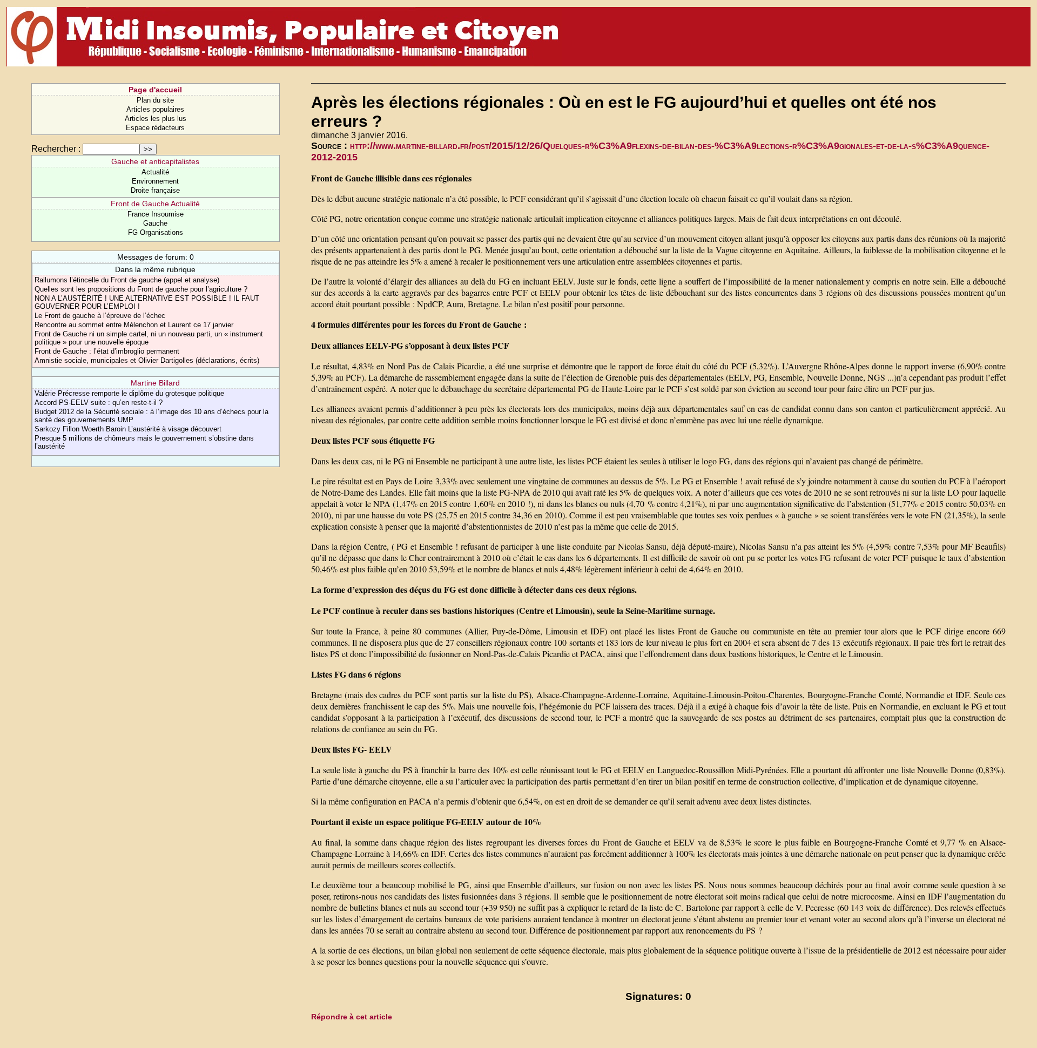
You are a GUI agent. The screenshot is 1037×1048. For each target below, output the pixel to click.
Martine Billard (155, 382)
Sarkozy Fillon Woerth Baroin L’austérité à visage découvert (128, 429)
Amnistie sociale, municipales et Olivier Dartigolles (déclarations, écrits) (147, 360)
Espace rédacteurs (155, 128)
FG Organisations (155, 232)
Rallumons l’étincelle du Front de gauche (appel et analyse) (127, 280)
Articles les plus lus (155, 118)
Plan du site (155, 100)
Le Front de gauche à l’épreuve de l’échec (100, 316)
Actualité (155, 172)
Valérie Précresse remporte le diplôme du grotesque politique (129, 393)
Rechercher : (55, 148)
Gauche (155, 223)
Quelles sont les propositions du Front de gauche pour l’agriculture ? (141, 289)
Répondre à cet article (351, 1016)
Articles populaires (155, 109)
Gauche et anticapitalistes (155, 161)
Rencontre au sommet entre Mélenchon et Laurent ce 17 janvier (134, 325)
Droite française (155, 190)
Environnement (155, 181)
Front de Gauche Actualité (155, 203)
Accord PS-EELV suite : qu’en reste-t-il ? (99, 402)
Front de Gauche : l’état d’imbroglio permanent (107, 351)
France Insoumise (155, 214)
